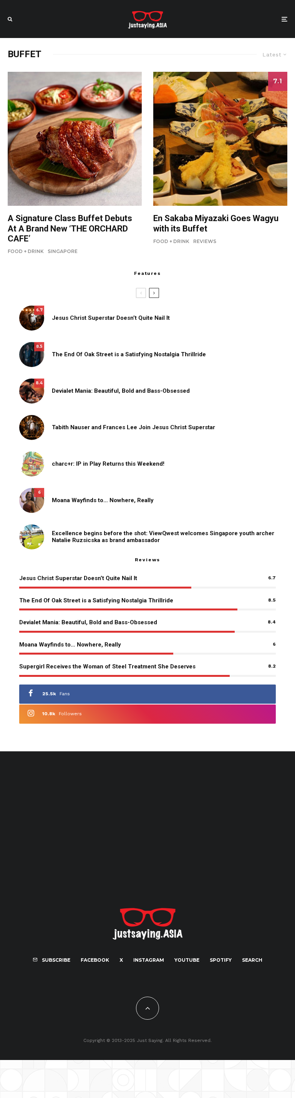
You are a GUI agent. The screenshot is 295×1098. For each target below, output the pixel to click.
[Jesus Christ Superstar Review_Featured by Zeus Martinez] (31, 318)
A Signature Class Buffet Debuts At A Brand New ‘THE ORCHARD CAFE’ (70, 228)
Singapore (63, 251)
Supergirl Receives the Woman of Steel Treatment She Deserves (107, 666)
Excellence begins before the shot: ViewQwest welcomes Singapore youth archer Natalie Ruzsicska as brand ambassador (163, 537)
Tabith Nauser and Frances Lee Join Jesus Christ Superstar (133, 427)
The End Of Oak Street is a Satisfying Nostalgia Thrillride (129, 354)
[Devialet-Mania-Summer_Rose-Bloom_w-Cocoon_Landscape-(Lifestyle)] (31, 391)
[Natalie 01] (31, 536)
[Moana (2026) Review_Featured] (31, 500)
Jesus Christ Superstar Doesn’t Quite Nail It (111, 317)
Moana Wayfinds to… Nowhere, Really (103, 500)
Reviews (204, 241)
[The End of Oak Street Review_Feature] (31, 354)
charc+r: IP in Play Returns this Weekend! (108, 463)
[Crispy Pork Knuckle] (75, 139)
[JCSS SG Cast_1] (31, 427)
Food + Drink (26, 251)
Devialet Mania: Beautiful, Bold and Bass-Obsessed (121, 390)
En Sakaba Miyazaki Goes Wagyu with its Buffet (215, 223)
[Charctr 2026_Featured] (31, 463)
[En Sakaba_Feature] (220, 139)
